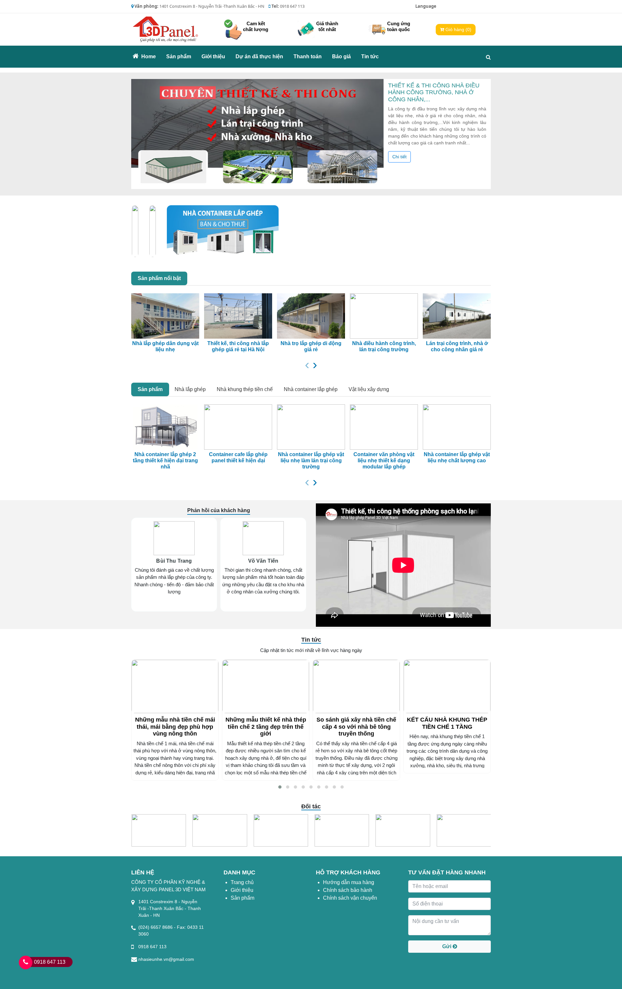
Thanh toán (308, 56)
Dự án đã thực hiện (259, 56)
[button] (280, 787)
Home (150, 56)
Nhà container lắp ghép (311, 389)
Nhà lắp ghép (190, 389)
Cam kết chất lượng (255, 26)
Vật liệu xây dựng (369, 389)
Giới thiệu (213, 56)
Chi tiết (399, 156)
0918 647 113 (49, 962)
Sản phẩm (178, 56)
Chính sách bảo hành (347, 890)
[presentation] (307, 364)
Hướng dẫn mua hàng (348, 882)
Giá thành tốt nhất (327, 26)
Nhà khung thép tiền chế (245, 389)
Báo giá (341, 56)
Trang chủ (242, 882)
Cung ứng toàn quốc (398, 26)
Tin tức (370, 56)
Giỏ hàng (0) (457, 29)
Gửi (447, 946)
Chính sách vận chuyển (350, 898)
